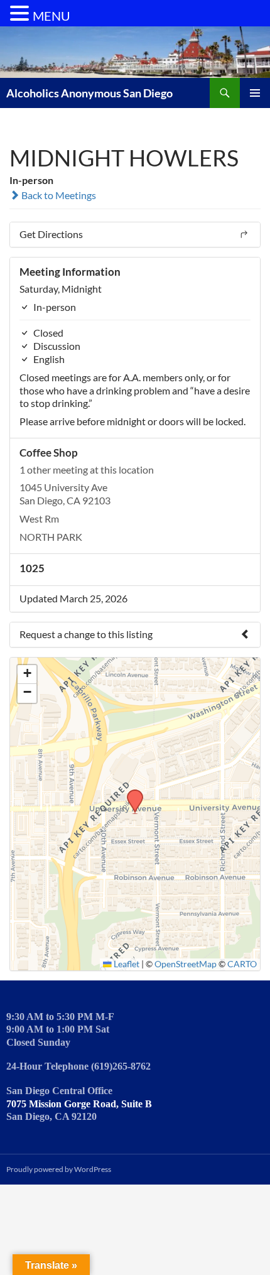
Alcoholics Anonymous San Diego (89, 93)
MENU (51, 15)
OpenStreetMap (185, 964)
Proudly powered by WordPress (58, 1169)
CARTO (242, 964)
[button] (130, 793)
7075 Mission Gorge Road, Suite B (79, 1104)
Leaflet (125, 964)
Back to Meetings (57, 195)
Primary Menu (255, 93)
